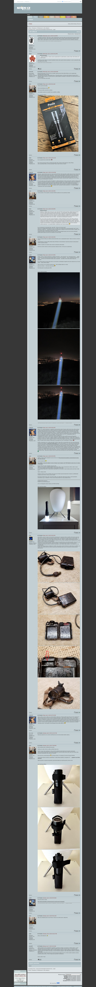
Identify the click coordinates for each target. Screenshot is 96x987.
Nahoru (30, 51)
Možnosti (78, 31)
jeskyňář (31, 946)
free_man (31, 733)
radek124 (31, 172)
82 (39, 29)
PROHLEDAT (59, 1)
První (34, 29)
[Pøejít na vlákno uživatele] (40, 68)
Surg (30, 535)
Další (54, 29)
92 (51, 29)
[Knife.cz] (23, 9)
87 (45, 29)
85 (42, 29)
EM (29, 35)
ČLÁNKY (69, 1)
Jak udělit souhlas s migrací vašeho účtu (20, 975)
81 (38, 29)
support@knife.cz (49, 986)
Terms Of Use (17, 986)
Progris (80, 986)
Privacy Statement (24, 986)
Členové (78, 23)
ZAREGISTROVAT (20, 1)
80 (36, 29)
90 (49, 29)
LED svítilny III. (46, 28)
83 (40, 29)
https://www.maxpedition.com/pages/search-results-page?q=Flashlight (51, 901)
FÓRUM (64, 1)
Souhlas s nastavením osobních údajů (64, 986)
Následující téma (78, 33)
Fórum (28, 14)
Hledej (69, 23)
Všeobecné (34, 28)
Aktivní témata (73, 23)
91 (50, 29)
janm (30, 84)
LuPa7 (30, 897)
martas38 (31, 71)
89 (48, 29)
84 (41, 29)
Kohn (30, 157)
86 (44, 29)
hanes (30, 53)
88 (46, 29)
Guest (30, 965)
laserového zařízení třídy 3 (52, 443)
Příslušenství (40, 28)
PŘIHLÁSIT (27, 1)
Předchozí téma (71, 33)
